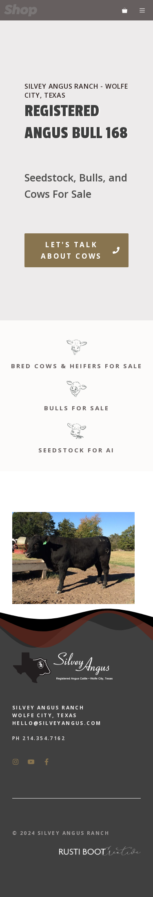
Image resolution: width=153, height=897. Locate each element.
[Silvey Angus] (20, 10)
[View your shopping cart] (124, 10)
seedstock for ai (76, 450)
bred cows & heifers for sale (76, 366)
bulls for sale (76, 408)
